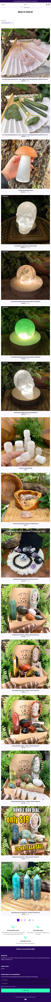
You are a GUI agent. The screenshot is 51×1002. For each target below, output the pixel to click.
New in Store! (27, 7)
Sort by (3, 20)
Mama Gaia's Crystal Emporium (29, 997)
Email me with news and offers (9, 986)
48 (29, 920)
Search (3, 968)
